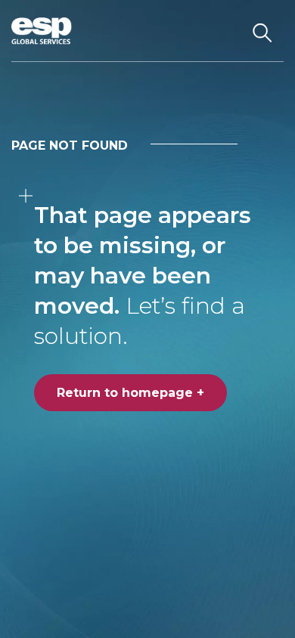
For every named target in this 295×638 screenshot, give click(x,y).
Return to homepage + (130, 393)
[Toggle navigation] (222, 31)
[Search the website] (261, 31)
